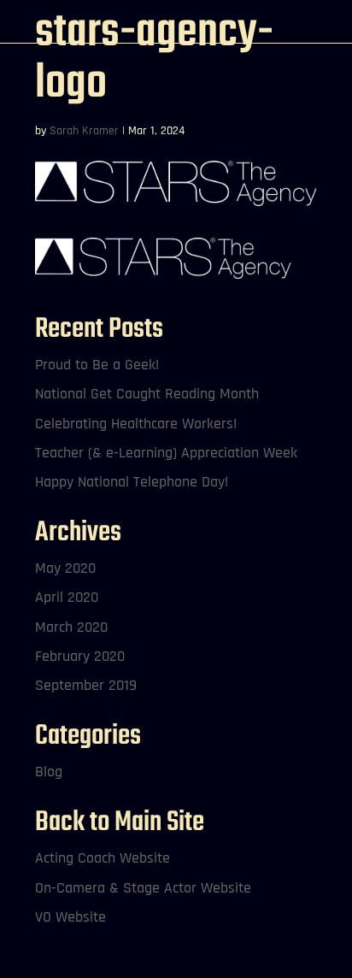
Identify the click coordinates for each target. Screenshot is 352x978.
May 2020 (65, 568)
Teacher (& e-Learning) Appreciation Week (166, 452)
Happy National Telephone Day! (131, 482)
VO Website (70, 917)
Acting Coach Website (102, 858)
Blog (48, 771)
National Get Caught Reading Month (147, 394)
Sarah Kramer (84, 130)
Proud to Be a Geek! (97, 364)
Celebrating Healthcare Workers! (136, 423)
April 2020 (66, 597)
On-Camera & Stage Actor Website (143, 888)
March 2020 (71, 627)
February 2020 (80, 656)
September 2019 (86, 685)
